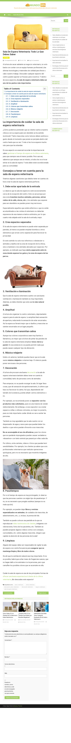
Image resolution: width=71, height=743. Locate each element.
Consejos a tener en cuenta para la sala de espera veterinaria (25, 94)
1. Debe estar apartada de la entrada (22, 96)
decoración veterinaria (27, 587)
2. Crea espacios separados (19, 99)
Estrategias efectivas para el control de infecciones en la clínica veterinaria (60, 68)
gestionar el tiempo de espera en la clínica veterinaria (28, 153)
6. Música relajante (16, 109)
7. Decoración (14, 112)
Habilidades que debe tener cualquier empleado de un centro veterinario (40, 616)
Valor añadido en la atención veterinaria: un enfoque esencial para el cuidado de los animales (60, 38)
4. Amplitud (13, 104)
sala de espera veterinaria (10, 589)
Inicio (9, 14)
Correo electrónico (10, 665)
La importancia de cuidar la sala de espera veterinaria (23, 91)
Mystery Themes (18, 706)
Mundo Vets (23, 60)
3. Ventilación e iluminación (19, 101)
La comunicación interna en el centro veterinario (9, 593)
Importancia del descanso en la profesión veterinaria (60, 56)
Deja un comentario (34, 60)
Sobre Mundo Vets (18, 14)
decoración (31, 372)
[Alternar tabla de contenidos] (44, 88)
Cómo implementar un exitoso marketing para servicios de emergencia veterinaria (59, 48)
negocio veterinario (40, 587)
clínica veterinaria (30, 584)
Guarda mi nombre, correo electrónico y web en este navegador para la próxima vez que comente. (10, 688)
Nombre (7, 657)
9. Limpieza (13, 117)
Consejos (6, 57)
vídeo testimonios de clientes (24, 524)
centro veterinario (19, 584)
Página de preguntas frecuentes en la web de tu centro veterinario (44, 593)
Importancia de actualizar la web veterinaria (60, 61)
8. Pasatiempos (14, 114)
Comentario (8, 640)
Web (6, 673)
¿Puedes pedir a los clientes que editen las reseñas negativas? (25, 615)
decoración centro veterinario (11, 587)
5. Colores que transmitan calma (21, 106)
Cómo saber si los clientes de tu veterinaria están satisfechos (10, 615)
